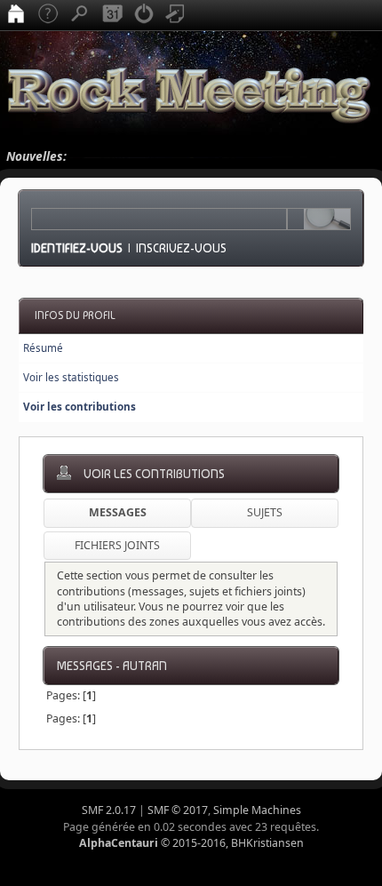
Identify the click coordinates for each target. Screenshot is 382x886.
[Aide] (48, 15)
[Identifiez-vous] (144, 15)
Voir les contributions (79, 406)
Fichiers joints (117, 545)
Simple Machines (257, 810)
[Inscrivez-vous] (176, 15)
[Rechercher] (80, 15)
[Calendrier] (112, 15)
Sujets (265, 512)
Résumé (43, 348)
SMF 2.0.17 (109, 810)
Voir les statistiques (71, 377)
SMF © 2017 (177, 810)
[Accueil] (16, 15)
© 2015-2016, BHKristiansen (191, 842)
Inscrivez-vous (181, 248)
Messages (118, 512)
